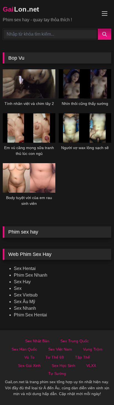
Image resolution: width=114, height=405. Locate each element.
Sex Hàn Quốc (24, 349)
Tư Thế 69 (54, 357)
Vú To (29, 357)
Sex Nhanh (25, 308)
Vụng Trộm (92, 349)
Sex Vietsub (26, 295)
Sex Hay (22, 281)
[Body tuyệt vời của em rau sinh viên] (29, 178)
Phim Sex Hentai (30, 315)
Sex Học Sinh (63, 365)
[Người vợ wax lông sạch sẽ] (85, 128)
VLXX (91, 365)
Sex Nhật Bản (37, 341)
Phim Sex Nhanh (30, 275)
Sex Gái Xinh (29, 365)
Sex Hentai (25, 268)
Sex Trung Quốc (74, 341)
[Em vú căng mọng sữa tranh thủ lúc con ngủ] (29, 128)
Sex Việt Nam (60, 349)
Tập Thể (82, 357)
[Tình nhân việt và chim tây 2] (29, 84)
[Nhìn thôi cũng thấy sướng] (85, 84)
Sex (18, 288)
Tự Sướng (57, 373)
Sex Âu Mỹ (24, 301)
